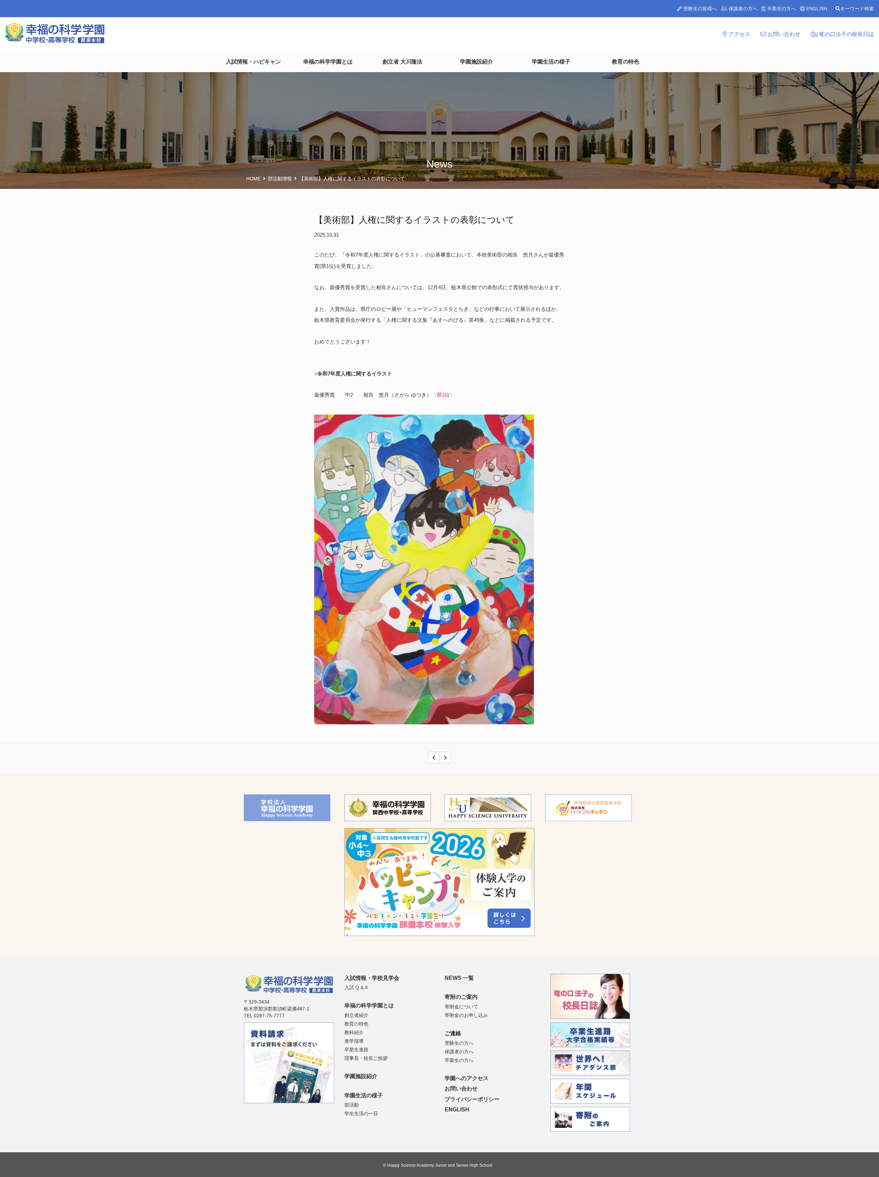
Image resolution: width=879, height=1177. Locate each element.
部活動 (351, 1105)
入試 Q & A (356, 987)
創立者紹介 (356, 1015)
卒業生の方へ (781, 8)
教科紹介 (354, 1032)
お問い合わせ (783, 34)
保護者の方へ (742, 8)
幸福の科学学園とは (328, 62)
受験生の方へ (459, 1043)
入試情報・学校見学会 (371, 978)
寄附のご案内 (461, 997)
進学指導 (354, 1041)
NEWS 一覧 (459, 978)
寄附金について (461, 1006)
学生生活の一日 (361, 1113)
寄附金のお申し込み (466, 1015)
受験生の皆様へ (699, 8)
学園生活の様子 (551, 62)
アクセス (738, 34)
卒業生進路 (356, 1049)
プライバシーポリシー (472, 1099)
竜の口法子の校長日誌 (846, 34)
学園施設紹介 (476, 62)
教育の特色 (625, 62)
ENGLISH (816, 8)
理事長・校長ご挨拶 (366, 1058)
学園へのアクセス (467, 1078)
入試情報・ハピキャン (253, 62)
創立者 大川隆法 (402, 62)
